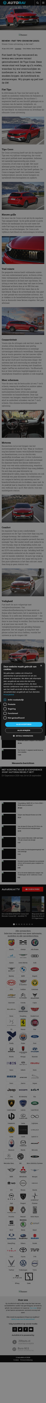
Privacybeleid (9, 694)
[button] (23, 735)
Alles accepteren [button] (23, 724)
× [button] (41, 666)
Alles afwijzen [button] (23, 730)
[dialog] (23, 701)
